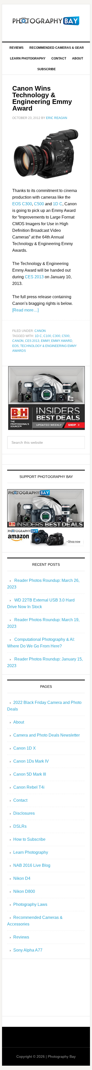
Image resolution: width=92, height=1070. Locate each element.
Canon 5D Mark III (29, 774)
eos (15, 346)
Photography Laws (30, 904)
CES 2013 (34, 277)
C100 (47, 336)
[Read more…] (25, 310)
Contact (20, 800)
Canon (40, 331)
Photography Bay (46, 20)
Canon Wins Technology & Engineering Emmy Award (42, 98)
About (18, 722)
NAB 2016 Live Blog (31, 865)
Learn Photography (30, 852)
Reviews (21, 937)
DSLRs (20, 826)
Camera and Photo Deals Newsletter (46, 735)
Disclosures (24, 813)
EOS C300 (22, 204)
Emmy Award (61, 341)
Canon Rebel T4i (28, 787)
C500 (39, 204)
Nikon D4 (21, 878)
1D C (57, 204)
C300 (56, 336)
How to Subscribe (29, 839)
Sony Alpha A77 (27, 950)
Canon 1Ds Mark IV (31, 761)
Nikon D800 (24, 891)
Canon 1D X (24, 748)
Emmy (45, 341)
